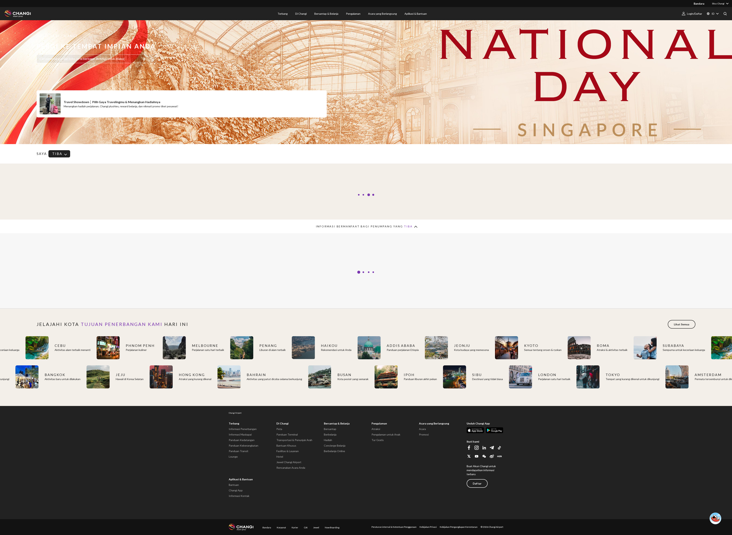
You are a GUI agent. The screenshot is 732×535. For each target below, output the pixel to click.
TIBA (57, 154)
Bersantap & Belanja (337, 423)
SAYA (42, 154)
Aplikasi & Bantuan (241, 479)
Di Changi (282, 423)
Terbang (234, 423)
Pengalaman (379, 423)
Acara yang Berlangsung (434, 423)
